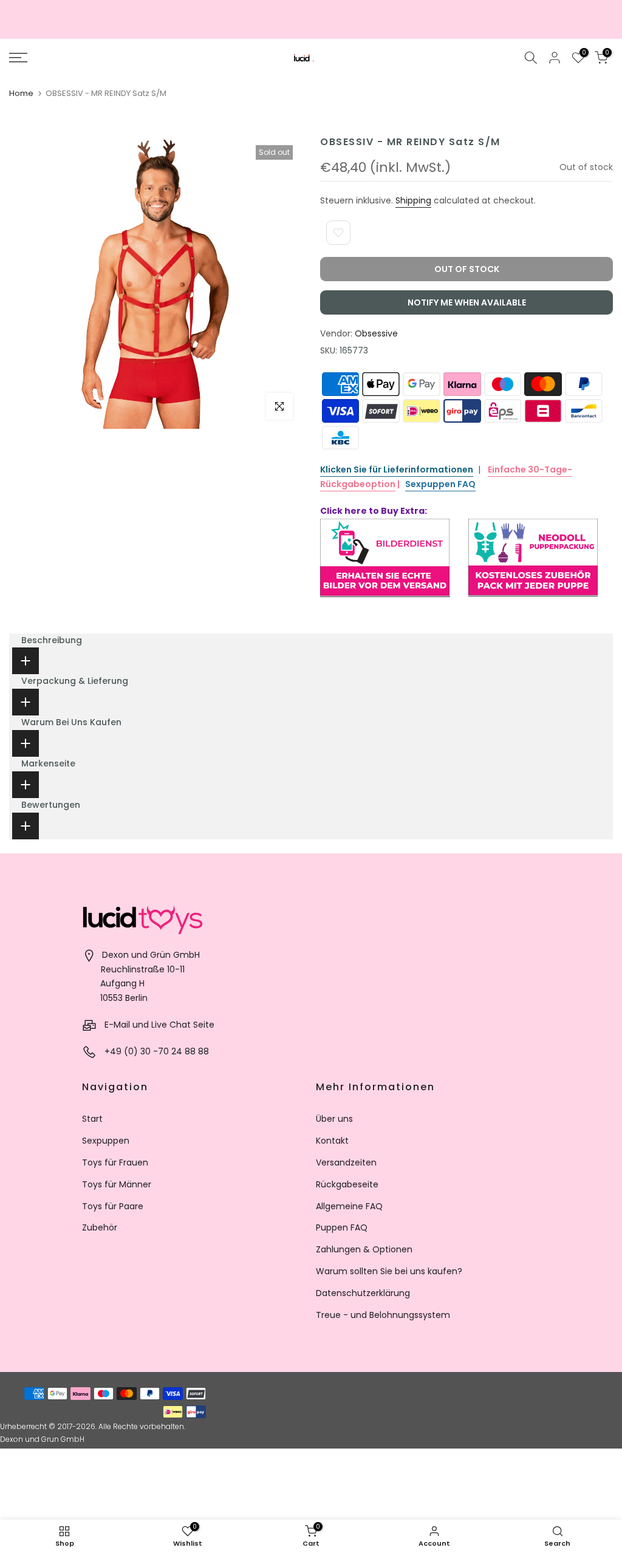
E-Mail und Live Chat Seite (159, 1025)
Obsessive (376, 333)
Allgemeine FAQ (349, 1206)
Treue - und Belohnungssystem (383, 1315)
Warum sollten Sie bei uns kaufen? (389, 1271)
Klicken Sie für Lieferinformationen (396, 469)
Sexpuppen (105, 1141)
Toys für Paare (112, 1206)
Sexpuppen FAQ (440, 484)
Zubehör (99, 1227)
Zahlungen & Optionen (364, 1249)
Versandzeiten (346, 1162)
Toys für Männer (116, 1184)
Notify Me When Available (467, 302)
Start (92, 1119)
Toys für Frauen (115, 1162)
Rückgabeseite (347, 1184)
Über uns (334, 1119)
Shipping (413, 200)
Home (21, 93)
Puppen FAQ (341, 1227)
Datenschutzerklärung (363, 1293)
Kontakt (332, 1141)
